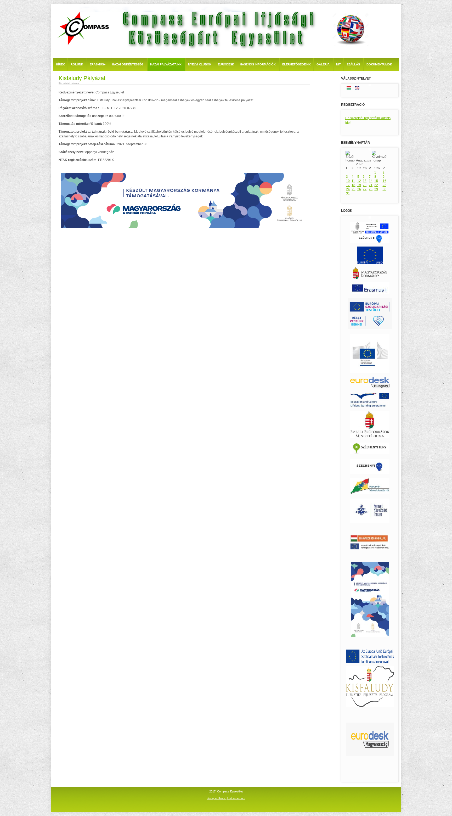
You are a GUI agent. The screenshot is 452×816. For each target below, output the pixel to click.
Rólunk (77, 64)
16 (384, 181)
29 (376, 189)
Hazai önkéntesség (128, 64)
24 (348, 189)
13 (364, 181)
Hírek (60, 64)
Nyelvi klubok (199, 64)
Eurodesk (226, 64)
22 (376, 185)
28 (370, 189)
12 (359, 181)
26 (359, 189)
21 (370, 185)
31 (348, 193)
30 (384, 189)
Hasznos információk (258, 64)
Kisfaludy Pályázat (82, 78)
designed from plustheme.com (226, 798)
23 (384, 185)
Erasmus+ (97, 64)
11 (353, 181)
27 (364, 189)
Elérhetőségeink (296, 64)
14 (370, 181)
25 (353, 189)
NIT (338, 64)
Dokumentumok (379, 64)
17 (348, 185)
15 (376, 181)
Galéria (323, 64)
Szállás (353, 64)
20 (364, 185)
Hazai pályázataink (166, 64)
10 (348, 181)
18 (353, 185)
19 (359, 185)
